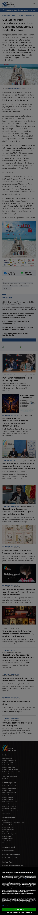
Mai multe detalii (28, 878)
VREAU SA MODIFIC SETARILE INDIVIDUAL (19, 912)
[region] (19, 891)
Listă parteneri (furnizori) (6, 905)
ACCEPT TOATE (19, 909)
